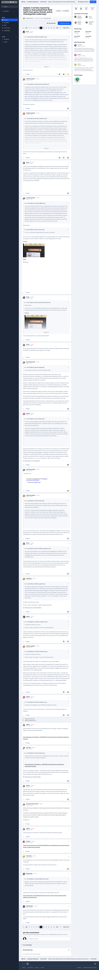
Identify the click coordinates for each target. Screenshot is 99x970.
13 (46, 27)
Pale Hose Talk (47, 18)
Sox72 (27, 31)
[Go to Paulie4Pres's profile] (24, 579)
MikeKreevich (29, 873)
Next (57, 27)
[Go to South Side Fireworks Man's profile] (24, 804)
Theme (23, 967)
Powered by (89, 967)
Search (5, 6)
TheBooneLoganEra (30, 78)
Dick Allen (28, 747)
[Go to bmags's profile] (24, 297)
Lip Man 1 (28, 841)
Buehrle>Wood (42, 84)
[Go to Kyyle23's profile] (24, 725)
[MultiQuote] (23, 74)
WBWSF (41, 203)
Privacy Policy (30, 967)
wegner (28, 616)
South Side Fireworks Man (32, 803)
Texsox (27, 162)
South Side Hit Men (30, 197)
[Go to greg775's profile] (24, 414)
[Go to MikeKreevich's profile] (24, 874)
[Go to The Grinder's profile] (24, 856)
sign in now (52, 934)
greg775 (28, 413)
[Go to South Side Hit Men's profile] (24, 198)
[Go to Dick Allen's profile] (24, 748)
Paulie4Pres (41, 37)
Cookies (42, 967)
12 (43, 27)
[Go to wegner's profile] (24, 617)
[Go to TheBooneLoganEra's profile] (24, 79)
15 (51, 27)
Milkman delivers (79, 22)
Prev (26, 27)
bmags (27, 297)
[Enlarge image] (35, 316)
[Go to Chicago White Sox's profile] (24, 18)
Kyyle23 (26, 718)
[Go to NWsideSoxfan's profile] (24, 906)
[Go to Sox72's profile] (24, 32)
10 (38, 27)
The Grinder (29, 855)
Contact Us (37, 967)
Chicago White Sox (29, 18)
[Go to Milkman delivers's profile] (75, 22)
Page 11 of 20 (65, 27)
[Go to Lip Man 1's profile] (24, 842)
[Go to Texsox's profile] (24, 163)
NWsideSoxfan (29, 906)
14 (48, 27)
